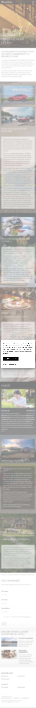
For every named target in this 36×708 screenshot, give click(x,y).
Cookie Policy (19, 347)
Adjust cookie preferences (9, 364)
